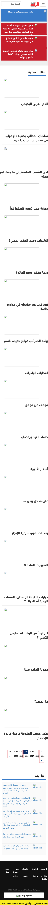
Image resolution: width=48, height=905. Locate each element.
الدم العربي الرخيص (34, 103)
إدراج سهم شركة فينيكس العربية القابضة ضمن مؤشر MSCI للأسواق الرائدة (18, 54)
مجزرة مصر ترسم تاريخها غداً (29, 208)
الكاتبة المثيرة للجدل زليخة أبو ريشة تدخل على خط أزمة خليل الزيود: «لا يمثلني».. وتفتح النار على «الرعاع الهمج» (17, 802)
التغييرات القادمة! (36, 564)
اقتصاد (25, 868)
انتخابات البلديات (36, 372)
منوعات (25, 876)
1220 (15, 756)
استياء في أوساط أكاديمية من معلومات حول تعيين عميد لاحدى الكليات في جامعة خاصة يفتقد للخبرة (15, 789)
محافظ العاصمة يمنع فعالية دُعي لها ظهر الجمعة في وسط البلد (17, 835)
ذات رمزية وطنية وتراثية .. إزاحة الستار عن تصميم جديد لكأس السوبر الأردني (17, 813)
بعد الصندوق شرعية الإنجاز (30, 532)
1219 (21, 756)
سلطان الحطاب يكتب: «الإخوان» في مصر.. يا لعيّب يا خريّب (26, 137)
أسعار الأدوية (39, 468)
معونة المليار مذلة (36, 669)
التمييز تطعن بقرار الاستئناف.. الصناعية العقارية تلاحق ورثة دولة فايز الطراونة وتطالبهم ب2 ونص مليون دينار (18, 30)
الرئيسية (44, 868)
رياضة (35, 876)
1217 (31, 756)
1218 (26, 756)
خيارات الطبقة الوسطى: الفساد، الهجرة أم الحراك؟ (26, 598)
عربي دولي (7, 870)
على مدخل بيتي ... (35, 500)
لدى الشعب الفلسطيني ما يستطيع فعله (24, 173)
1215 (42, 756)
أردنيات (35, 868)
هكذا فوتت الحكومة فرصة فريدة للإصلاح (26, 735)
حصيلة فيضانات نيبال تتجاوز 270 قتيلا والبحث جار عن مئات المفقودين (17, 847)
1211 (26, 752)
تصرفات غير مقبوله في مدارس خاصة (27, 306)
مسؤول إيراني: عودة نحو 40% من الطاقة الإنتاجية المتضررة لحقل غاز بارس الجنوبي (16, 825)
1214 (10, 752)
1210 (31, 752)
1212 (21, 752)
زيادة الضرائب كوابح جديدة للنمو (26, 340)
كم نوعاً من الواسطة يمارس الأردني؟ (29, 634)
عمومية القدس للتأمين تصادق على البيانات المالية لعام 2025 (19, 39)
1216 (37, 756)
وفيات (16, 876)
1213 (15, 752)
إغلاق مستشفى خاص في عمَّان (20, 11)
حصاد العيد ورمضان (34, 436)
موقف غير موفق (36, 404)
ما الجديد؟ (41, 701)
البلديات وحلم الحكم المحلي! (28, 240)
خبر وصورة (16, 870)
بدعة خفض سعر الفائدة (32, 272)
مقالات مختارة (44, 877)
